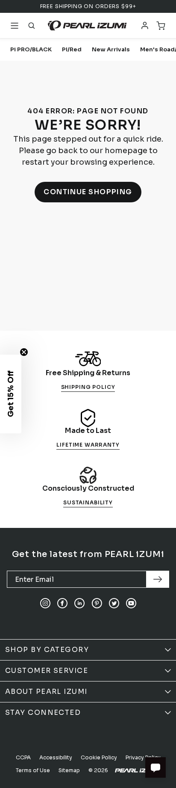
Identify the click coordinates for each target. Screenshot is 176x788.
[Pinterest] (96, 603)
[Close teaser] (24, 352)
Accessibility (55, 757)
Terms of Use (33, 770)
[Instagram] (45, 603)
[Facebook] (62, 603)
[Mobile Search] (31, 26)
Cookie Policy (99, 757)
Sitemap (69, 770)
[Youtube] (131, 603)
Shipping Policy (88, 387)
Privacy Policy (143, 757)
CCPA (23, 757)
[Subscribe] (157, 579)
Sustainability (88, 502)
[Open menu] (14, 25)
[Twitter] (114, 603)
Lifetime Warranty (87, 444)
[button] (10, 394)
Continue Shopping (88, 191)
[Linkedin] (79, 603)
